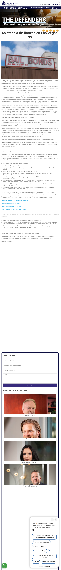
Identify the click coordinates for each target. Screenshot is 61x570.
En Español (54, 8)
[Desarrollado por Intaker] (47, 566)
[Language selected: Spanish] (57, 569)
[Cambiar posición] (52, 519)
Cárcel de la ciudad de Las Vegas (11, 203)
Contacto (49, 7)
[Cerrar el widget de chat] (55, 519)
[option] (57, 568)
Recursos (42, 7)
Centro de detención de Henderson (11, 206)
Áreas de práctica (13, 8)
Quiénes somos (6, 8)
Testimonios (35, 7)
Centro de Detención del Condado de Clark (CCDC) (15, 200)
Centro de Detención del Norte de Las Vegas (14, 209)
